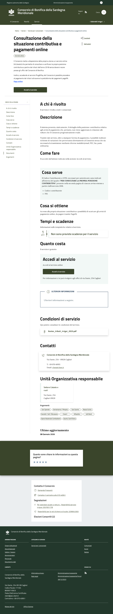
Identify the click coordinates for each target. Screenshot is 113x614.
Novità (26, 21)
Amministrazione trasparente (63, 3)
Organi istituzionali (11, 545)
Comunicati (88, 545)
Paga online (18, 81)
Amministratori (10, 555)
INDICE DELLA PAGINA (11, 102)
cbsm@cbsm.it (58, 367)
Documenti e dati (10, 562)
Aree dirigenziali (10, 549)
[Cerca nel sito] (103, 12)
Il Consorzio (14, 21)
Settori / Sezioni (10, 552)
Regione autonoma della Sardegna (18, 3)
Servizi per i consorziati (38, 545)
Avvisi (86, 549)
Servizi (36, 21)
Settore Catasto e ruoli (51, 389)
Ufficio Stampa (28, 606)
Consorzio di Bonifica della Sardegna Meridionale (68, 355)
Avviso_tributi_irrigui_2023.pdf (62, 331)
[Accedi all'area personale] (101, 2)
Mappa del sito (9, 606)
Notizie (86, 552)
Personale (8, 558)
